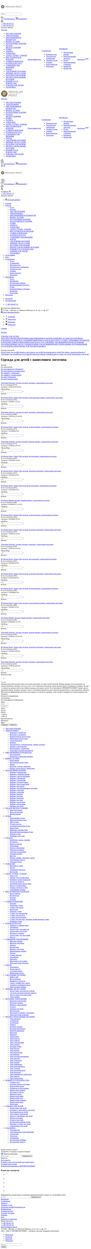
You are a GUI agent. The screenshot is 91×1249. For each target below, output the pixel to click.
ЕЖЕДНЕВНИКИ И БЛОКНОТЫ (43, 338)
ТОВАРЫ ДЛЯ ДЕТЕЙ (27, 346)
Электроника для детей (80, 354)
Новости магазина (10, 1154)
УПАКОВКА (41, 346)
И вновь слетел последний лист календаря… (18, 1162)
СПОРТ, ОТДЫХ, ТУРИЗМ (64, 340)
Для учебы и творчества (70, 352)
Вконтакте (12, 319)
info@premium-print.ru (11, 312)
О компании (14, 263)
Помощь (4, 1215)
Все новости (5, 1160)
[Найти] (2, 16)
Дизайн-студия (6, 1205)
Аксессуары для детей (9, 352)
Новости (4, 1203)
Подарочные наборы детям (40, 354)
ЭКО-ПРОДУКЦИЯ (8, 338)
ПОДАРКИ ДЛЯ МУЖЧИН (40, 344)
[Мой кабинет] (2, 22)
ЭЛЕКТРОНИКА (23, 338)
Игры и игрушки (23, 354)
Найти (4, 1247)
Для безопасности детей (52, 352)
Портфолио (14, 281)
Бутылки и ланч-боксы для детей (30, 352)
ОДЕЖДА (40, 340)
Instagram (11, 322)
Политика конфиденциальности (13, 1207)
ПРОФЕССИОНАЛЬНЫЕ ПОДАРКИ (65, 344)
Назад (12, 207)
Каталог (13, 209)
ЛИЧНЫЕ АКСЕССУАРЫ (20, 344)
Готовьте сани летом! (9, 1164)
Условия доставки (7, 1213)
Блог (2, 1217)
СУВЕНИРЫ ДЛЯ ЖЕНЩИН (55, 342)
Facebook (11, 317)
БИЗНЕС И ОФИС (63, 338)
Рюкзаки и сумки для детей (60, 354)
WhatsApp (12, 325)
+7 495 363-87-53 (7, 24)
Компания (5, 1199)
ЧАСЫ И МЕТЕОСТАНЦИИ (19, 340)
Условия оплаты (7, 1211)
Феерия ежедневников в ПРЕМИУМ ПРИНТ (18, 1166)
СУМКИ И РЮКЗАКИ (19, 342)
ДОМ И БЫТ (49, 340)
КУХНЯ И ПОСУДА (36, 342)
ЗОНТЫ (70, 342)
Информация (6, 1209)
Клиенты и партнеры (9, 1219)
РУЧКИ (34, 340)
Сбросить (13, 725)
